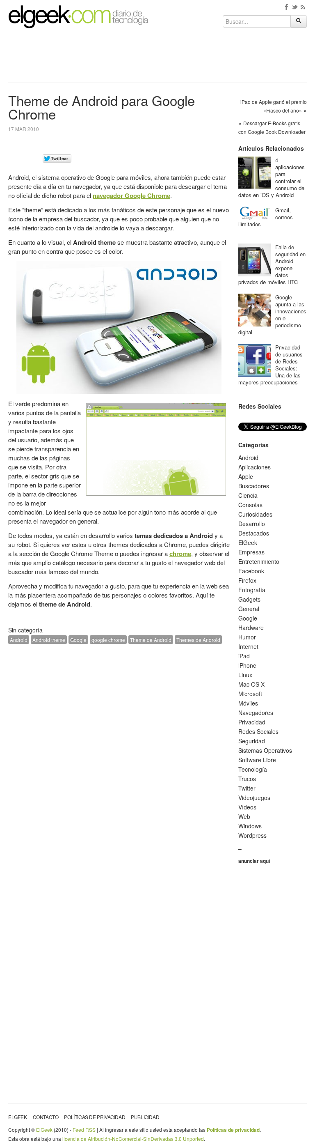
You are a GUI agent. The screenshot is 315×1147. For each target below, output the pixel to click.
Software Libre (257, 760)
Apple (245, 476)
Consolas (250, 505)
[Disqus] (119, 754)
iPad (244, 656)
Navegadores (255, 712)
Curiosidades (255, 514)
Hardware (251, 627)
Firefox (247, 580)
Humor (247, 637)
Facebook (251, 571)
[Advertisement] (157, 58)
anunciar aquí (254, 860)
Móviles (248, 703)
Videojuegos (254, 797)
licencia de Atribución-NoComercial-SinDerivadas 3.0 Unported (133, 1138)
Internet (248, 646)
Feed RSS (84, 1129)
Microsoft (250, 694)
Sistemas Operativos (265, 750)
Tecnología (252, 769)
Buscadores (253, 486)
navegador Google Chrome (131, 195)
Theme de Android (150, 639)
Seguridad (251, 741)
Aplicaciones (254, 467)
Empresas (251, 552)
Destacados (253, 533)
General (248, 609)
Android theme (48, 639)
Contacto (46, 1116)
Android (18, 639)
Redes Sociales (258, 731)
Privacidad (251, 722)
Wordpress (252, 835)
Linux (245, 675)
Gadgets (249, 599)
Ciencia (248, 495)
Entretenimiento (258, 561)
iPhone (247, 665)
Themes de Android (198, 639)
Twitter (247, 788)
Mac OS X (251, 684)
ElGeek (247, 542)
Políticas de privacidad (94, 1116)
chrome (180, 553)
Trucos (247, 779)
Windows (250, 826)
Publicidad (145, 1116)
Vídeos (247, 807)
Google (78, 639)
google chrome (108, 639)
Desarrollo (251, 523)
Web (244, 816)
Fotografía (251, 590)
